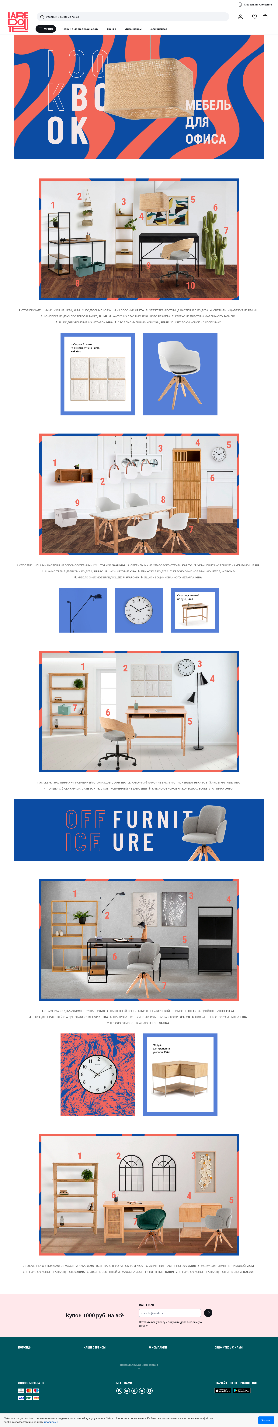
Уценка (111, 29)
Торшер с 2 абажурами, (70, 788)
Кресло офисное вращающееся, (202, 571)
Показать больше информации (139, 1364)
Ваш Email (146, 1305)
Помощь (24, 1347)
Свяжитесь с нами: (228, 1347)
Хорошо (266, 1420)
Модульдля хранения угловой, (226, 1266)
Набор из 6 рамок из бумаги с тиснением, (167, 782)
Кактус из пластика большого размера (139, 316)
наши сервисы (95, 1347)
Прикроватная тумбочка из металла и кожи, (150, 1017)
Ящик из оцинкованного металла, (171, 577)
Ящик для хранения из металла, (84, 322)
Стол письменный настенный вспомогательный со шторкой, (71, 565)
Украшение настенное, (170, 1266)
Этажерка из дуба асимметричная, (73, 1011)
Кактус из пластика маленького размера (203, 316)
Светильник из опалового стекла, (159, 565)
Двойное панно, (216, 1011)
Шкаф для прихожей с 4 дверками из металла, (68, 1017)
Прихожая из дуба (153, 571)
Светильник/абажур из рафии (233, 310)
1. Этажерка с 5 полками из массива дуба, (58, 1266)
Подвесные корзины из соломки (113, 310)
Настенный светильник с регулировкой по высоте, (151, 1011)
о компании (158, 1347)
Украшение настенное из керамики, (226, 565)
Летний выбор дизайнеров (80, 29)
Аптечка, (221, 788)
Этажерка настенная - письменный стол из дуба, (81, 782)
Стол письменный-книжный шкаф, (49, 310)
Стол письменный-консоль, (142, 322)
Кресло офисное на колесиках (196, 322)
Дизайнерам (133, 29)
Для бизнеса (159, 29)
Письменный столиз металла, (219, 1017)
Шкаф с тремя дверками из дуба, (72, 571)
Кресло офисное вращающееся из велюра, (214, 1272)
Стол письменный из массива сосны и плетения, (130, 1272)
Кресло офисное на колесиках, (178, 788)
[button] (265, 16)
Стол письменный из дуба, (122, 788)
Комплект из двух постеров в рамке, (74, 316)
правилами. (51, 1421)
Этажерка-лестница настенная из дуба (177, 310)
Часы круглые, (120, 571)
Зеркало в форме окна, (120, 1266)
